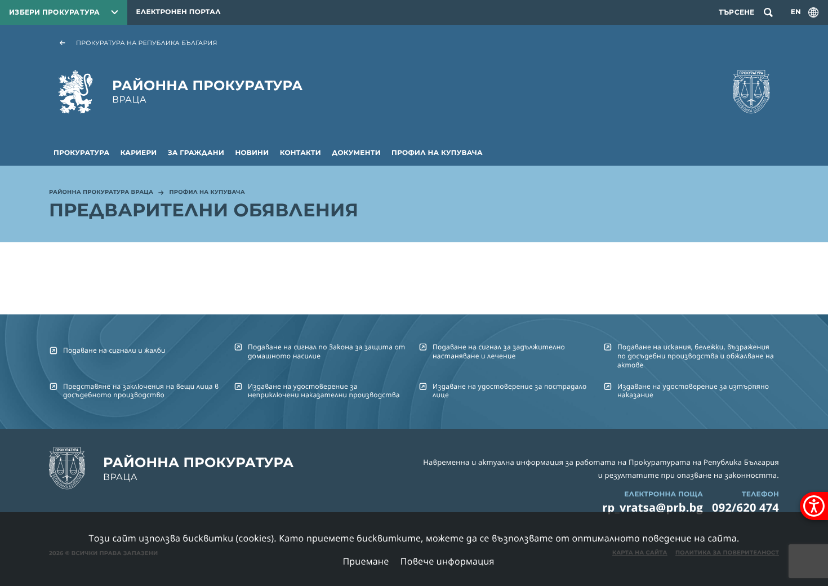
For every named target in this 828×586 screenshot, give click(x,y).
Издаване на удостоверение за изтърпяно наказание (693, 390)
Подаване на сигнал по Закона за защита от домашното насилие (326, 351)
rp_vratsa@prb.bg (652, 507)
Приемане (365, 561)
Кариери (139, 153)
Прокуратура (81, 153)
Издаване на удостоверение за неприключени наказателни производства (324, 390)
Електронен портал (178, 12)
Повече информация (447, 561)
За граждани (196, 153)
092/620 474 (745, 507)
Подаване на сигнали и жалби (114, 350)
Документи (356, 153)
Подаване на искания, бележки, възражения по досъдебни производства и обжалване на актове (695, 355)
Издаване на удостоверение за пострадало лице (509, 390)
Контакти (300, 153)
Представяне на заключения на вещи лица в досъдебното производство (141, 390)
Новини (252, 153)
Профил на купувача (437, 153)
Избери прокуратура (54, 12)
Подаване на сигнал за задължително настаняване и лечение (499, 351)
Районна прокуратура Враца (101, 193)
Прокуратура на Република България (146, 43)
